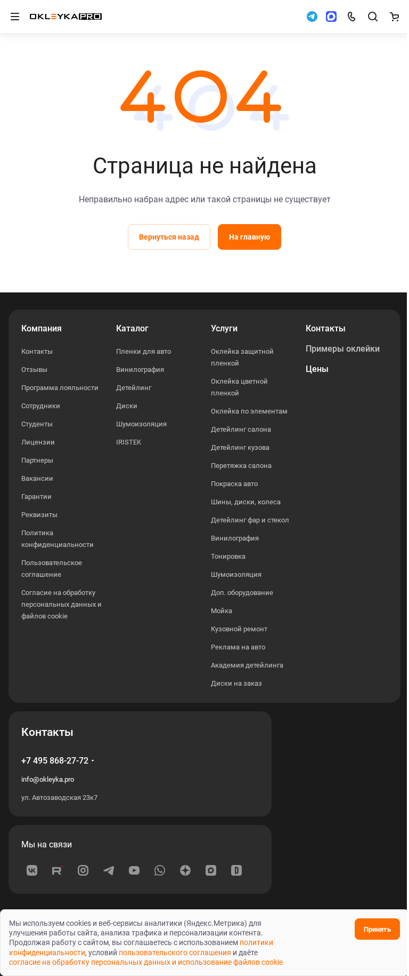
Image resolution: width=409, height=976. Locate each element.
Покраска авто (234, 484)
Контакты (37, 351)
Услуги (224, 328)
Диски (126, 406)
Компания (41, 328)
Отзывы (34, 370)
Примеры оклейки (343, 349)
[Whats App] (159, 870)
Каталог (132, 328)
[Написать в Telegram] (312, 16)
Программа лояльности (60, 388)
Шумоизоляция (141, 424)
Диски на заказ (236, 683)
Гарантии (36, 497)
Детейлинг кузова (240, 447)
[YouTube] (134, 870)
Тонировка (228, 556)
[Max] (211, 870)
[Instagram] (83, 870)
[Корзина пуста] (394, 16)
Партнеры (37, 460)
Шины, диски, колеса (246, 502)
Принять (377, 929)
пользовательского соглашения (175, 952)
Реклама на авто (238, 647)
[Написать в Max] (331, 16)
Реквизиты (39, 515)
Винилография (140, 370)
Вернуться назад (169, 237)
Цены (317, 369)
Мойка (221, 611)
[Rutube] (57, 870)
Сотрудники (40, 406)
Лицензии (38, 442)
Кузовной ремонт (239, 629)
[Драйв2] (236, 870)
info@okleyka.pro (47, 779)
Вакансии (37, 478)
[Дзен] (185, 870)
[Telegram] (108, 870)
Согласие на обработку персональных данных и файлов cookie (61, 604)
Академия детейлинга (247, 665)
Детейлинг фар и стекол (250, 520)
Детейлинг (133, 388)
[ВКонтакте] (32, 870)
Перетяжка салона (241, 466)
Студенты (37, 424)
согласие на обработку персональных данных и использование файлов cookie (146, 962)
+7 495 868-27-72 (54, 761)
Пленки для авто (143, 351)
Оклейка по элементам (249, 411)
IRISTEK (128, 442)
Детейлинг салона (241, 429)
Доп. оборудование (242, 593)
